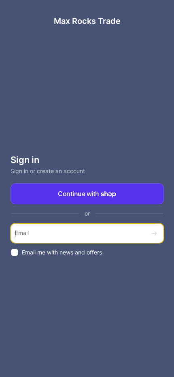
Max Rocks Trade (87, 21)
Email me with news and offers (62, 252)
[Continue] (154, 233)
